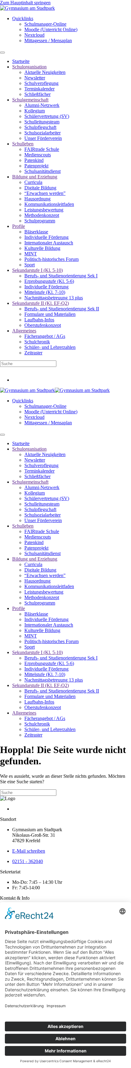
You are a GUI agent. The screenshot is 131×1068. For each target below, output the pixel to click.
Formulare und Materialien (50, 314)
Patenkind (34, 160)
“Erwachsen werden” (45, 193)
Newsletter (34, 77)
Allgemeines (24, 330)
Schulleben (23, 143)
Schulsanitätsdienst (42, 171)
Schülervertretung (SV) (46, 116)
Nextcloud (34, 35)
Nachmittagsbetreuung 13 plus (53, 297)
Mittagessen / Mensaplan (48, 40)
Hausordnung (37, 198)
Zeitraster (33, 352)
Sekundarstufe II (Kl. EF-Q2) (40, 303)
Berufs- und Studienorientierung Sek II (61, 308)
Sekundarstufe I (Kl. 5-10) (37, 270)
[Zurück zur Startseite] (27, 8)
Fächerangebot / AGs (44, 336)
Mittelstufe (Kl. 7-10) (44, 292)
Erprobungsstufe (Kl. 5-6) (49, 281)
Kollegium (34, 110)
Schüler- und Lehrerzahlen (50, 347)
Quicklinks (22, 18)
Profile (18, 226)
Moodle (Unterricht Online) (50, 29)
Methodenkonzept (41, 215)
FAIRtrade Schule (41, 149)
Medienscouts (37, 154)
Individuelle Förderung (46, 237)
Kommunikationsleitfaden (49, 204)
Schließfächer (37, 94)
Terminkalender (39, 88)
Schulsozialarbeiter (42, 132)
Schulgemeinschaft (30, 99)
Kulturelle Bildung (42, 248)
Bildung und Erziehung (34, 176)
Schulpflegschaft (40, 127)
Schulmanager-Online (45, 24)
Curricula (33, 182)
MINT (30, 253)
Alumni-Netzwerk (41, 105)
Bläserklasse (36, 231)
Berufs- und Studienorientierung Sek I (60, 275)
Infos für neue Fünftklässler (26, 369)
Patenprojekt (36, 165)
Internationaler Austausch (48, 242)
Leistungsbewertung (43, 209)
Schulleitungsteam (41, 121)
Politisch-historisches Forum (51, 259)
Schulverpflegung (41, 83)
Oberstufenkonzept (42, 325)
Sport (29, 264)
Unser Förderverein (43, 138)
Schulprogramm (39, 220)
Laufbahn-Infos (39, 319)
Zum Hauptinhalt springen (25, 2)
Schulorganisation (29, 66)
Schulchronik (37, 341)
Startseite (21, 61)
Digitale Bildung (40, 187)
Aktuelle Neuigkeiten (45, 72)
